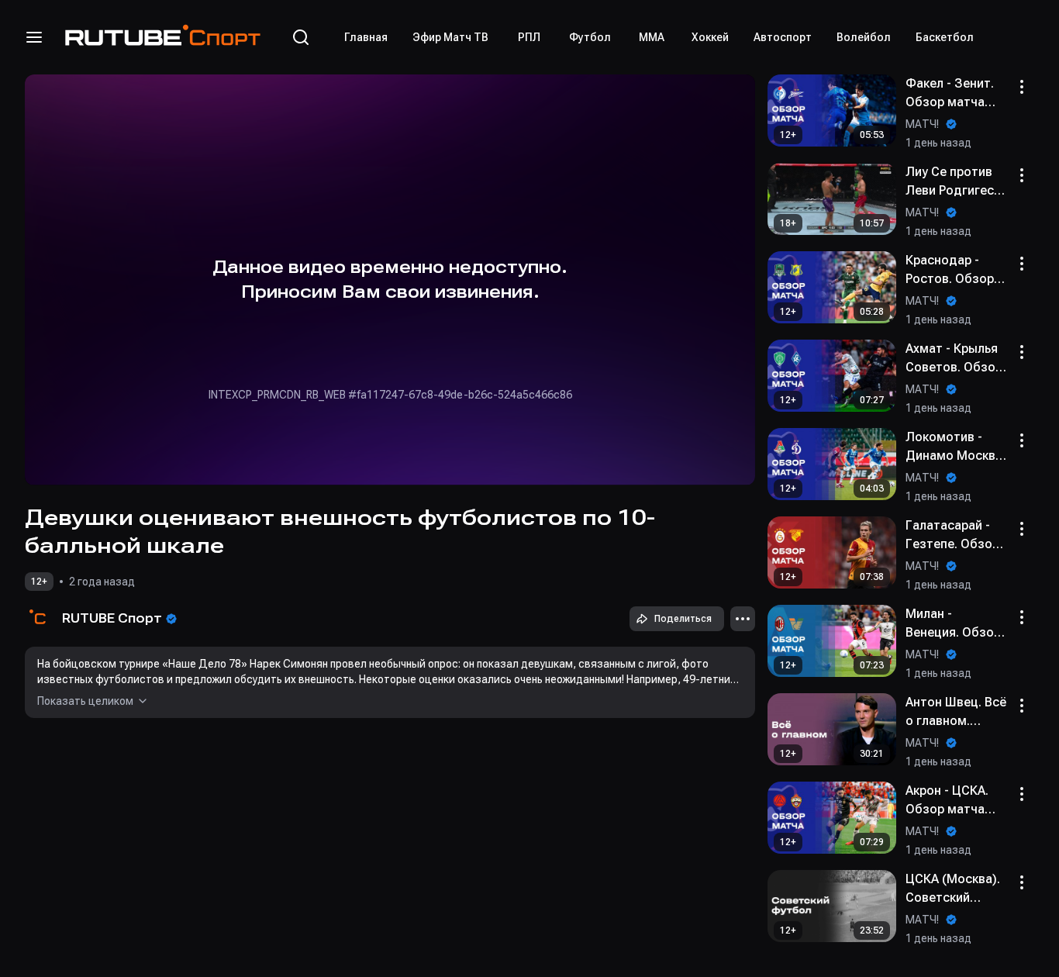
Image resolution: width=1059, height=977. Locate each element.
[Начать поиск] (300, 37)
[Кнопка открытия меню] (34, 37)
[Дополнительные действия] (742, 618)
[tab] (366, 37)
